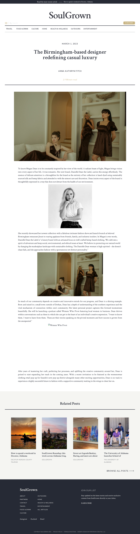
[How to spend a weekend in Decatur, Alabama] (23, 433)
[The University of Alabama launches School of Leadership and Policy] (116, 433)
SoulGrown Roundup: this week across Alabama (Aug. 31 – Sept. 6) (54, 456)
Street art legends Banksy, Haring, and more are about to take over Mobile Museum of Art (85, 457)
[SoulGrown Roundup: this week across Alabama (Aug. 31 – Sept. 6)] (54, 433)
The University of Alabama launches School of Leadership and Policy (116, 456)
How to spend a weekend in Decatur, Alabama (78, 2)
